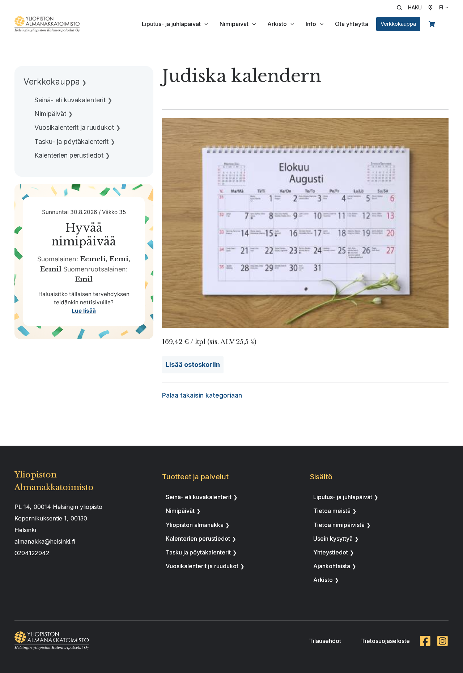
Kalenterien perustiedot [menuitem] (68, 155)
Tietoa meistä (332, 510)
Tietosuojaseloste (385, 640)
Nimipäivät (234, 23)
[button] (411, 8)
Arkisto (277, 23)
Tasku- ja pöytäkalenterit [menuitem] (71, 141)
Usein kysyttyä (333, 538)
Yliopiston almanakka (195, 524)
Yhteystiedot (330, 552)
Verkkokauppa (398, 24)
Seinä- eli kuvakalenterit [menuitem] (70, 100)
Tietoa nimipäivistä (339, 524)
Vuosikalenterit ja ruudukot (202, 566)
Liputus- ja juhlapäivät (171, 23)
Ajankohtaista (331, 566)
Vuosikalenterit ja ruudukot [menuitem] (74, 127)
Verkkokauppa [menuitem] (52, 81)
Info (311, 23)
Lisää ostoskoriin (193, 364)
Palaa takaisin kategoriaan (202, 395)
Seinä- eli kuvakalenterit (199, 497)
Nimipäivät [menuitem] (50, 113)
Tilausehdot (325, 640)
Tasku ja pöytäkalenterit (198, 552)
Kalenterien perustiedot (198, 538)
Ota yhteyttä (351, 23)
